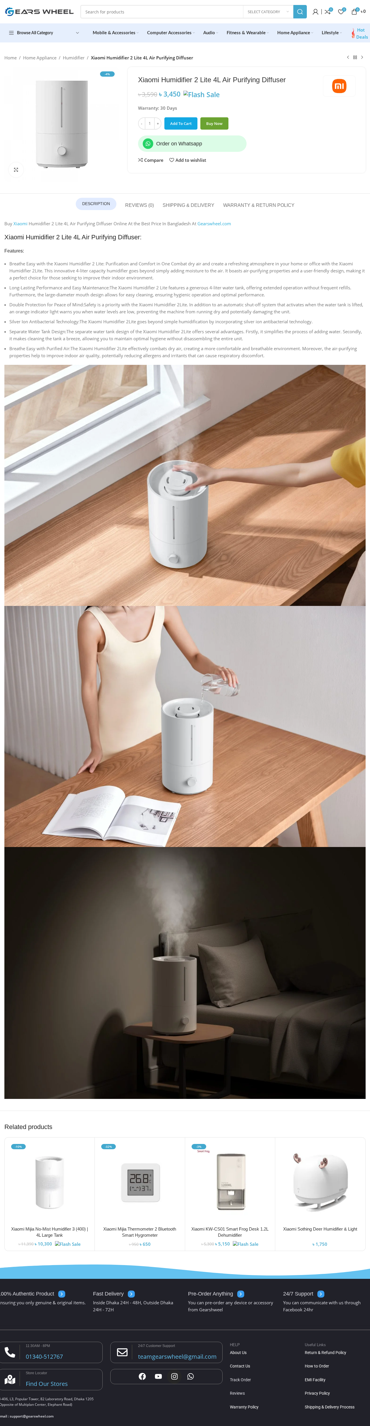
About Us (238, 1352)
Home (10, 58)
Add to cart (181, 123)
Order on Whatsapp (179, 144)
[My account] (315, 12)
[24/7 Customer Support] (122, 1352)
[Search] (300, 11)
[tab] (96, 204)
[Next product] (362, 57)
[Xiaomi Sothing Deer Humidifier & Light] (320, 1182)
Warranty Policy (244, 1407)
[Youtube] (158, 1376)
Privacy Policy (317, 1393)
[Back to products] (355, 57)
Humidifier (74, 58)
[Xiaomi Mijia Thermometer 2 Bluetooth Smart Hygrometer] (139, 1182)
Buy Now (214, 123)
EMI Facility (315, 1379)
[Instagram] (174, 1376)
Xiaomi (20, 223)
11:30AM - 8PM (38, 1346)
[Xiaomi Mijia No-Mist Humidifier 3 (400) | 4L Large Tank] (49, 1182)
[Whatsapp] (148, 143)
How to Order (317, 1366)
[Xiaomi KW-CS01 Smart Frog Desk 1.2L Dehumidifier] (230, 1182)
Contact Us (240, 1366)
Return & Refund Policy (325, 1352)
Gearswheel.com (214, 223)
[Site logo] (39, 11)
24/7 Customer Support (156, 1346)
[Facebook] (142, 1376)
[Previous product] (348, 57)
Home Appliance (39, 58)
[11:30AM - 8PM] (10, 1352)
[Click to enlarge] (16, 169)
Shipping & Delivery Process (329, 1407)
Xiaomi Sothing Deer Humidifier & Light (320, 1228)
